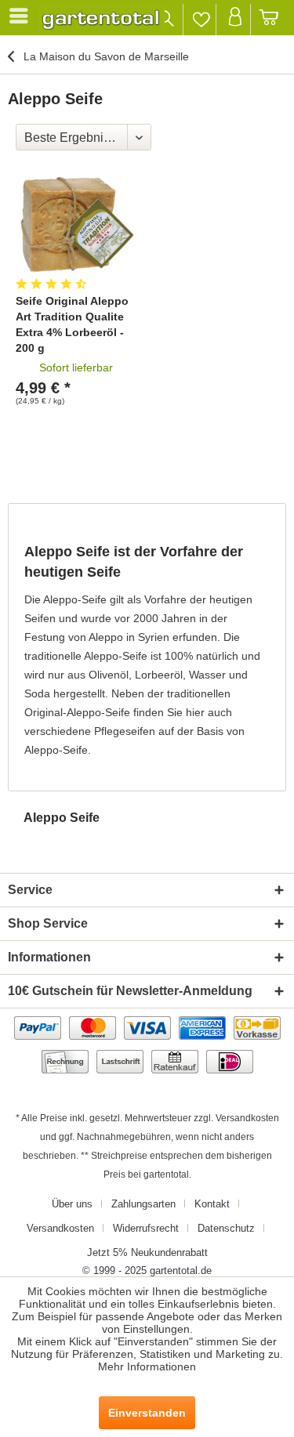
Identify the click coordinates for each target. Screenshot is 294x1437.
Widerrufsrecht (146, 1228)
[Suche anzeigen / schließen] (167, 19)
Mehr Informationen (147, 1366)
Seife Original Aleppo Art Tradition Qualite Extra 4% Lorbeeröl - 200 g (72, 324)
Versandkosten (247, 1118)
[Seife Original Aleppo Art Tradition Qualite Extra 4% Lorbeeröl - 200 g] (76, 223)
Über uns (72, 1204)
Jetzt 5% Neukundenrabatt (147, 1252)
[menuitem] (21, 15)
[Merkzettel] (201, 19)
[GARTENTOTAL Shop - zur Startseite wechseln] (102, 20)
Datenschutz (226, 1228)
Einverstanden (147, 1412)
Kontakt (212, 1204)
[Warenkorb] (269, 19)
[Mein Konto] (235, 19)
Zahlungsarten (143, 1204)
